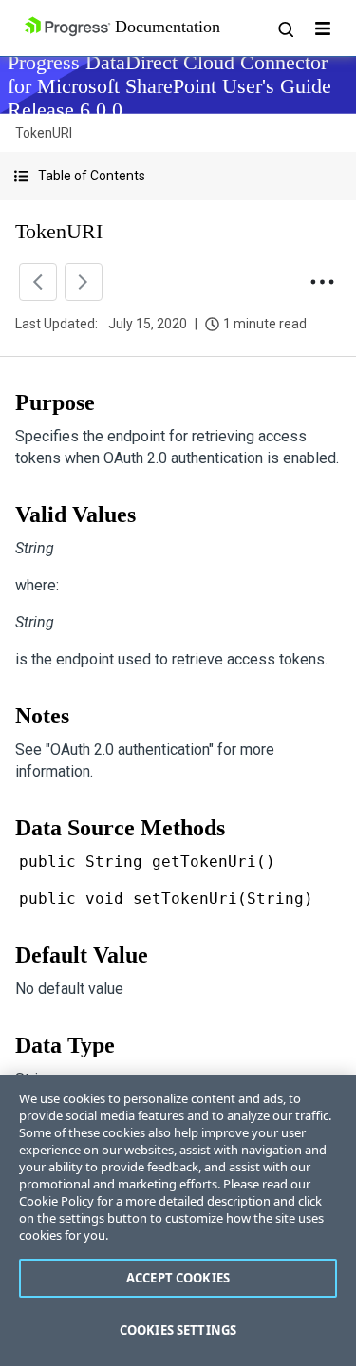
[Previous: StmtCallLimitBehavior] (38, 282)
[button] (178, 176)
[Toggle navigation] (323, 28)
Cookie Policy (56, 1200)
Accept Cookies (178, 1277)
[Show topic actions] (322, 282)
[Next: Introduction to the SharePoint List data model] (83, 282)
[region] (178, 1220)
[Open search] (285, 28)
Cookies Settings (178, 1329)
